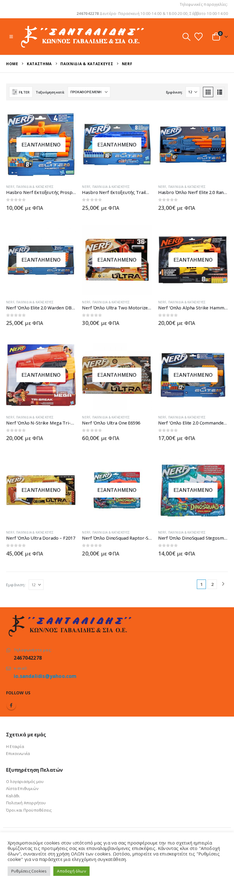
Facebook (11, 705)
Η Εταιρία (15, 746)
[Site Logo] (82, 36)
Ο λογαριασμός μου (25, 781)
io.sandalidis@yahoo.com (45, 676)
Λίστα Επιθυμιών (22, 788)
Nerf (10, 187)
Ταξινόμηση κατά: (50, 92)
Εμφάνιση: (174, 92)
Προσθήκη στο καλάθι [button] (217, 119)
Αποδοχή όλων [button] (71, 871)
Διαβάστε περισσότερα (65, 119)
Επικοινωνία (18, 753)
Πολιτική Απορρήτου (26, 803)
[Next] (223, 584)
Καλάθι (13, 796)
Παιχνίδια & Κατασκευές (35, 187)
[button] (11, 36)
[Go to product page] (193, 144)
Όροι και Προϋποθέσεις (28, 810)
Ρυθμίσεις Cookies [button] (29, 871)
